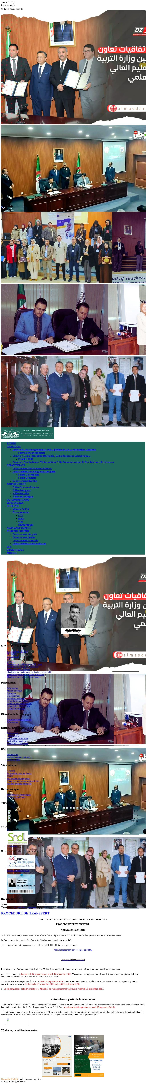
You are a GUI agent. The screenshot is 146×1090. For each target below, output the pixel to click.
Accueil (17, 907)
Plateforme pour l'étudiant (18, 669)
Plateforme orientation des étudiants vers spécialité (29, 672)
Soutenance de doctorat (17, 738)
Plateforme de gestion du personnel (22, 667)
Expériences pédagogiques (19, 794)
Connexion (12, 846)
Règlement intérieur (16, 698)
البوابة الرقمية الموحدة (17, 651)
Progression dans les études (19, 773)
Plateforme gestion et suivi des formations (25, 674)
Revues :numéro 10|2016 (18, 870)
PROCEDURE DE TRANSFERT (25, 913)
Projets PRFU (13, 736)
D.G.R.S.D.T (13, 656)
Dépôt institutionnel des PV (19, 703)
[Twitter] (9, 638)
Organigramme (13, 696)
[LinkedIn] (25, 638)
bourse (10, 776)
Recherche (32, 904)
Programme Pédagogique (18, 778)
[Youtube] (14, 638)
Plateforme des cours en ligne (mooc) (23, 677)
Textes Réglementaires (17, 741)
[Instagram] (20, 638)
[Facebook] (3, 638)
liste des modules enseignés (19, 757)
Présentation (12, 688)
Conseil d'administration (18, 701)
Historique (11, 693)
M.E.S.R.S (12, 654)
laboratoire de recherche (17, 743)
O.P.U (9, 659)
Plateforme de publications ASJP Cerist (24, 664)
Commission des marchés (18, 706)
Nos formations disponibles (19, 719)
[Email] (30, 638)
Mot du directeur (14, 691)
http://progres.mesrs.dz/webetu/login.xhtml (73, 950)
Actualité (11, 771)
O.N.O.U (11, 661)
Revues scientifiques (16, 797)
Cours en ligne (13, 759)
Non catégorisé (29, 907)
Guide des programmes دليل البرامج (23, 781)
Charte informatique (16, 708)
